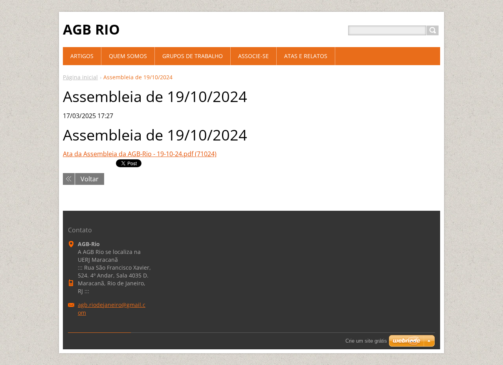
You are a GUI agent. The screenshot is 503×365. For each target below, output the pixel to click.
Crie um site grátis (366, 341)
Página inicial (80, 77)
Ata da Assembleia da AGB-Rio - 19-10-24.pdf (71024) (140, 154)
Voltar (90, 179)
